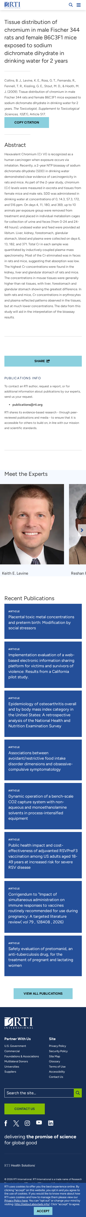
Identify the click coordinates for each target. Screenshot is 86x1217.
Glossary (54, 1061)
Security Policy (58, 1051)
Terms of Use (57, 1066)
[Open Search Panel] (71, 5)
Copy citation (26, 122)
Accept (44, 1211)
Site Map (54, 1056)
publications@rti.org (27, 405)
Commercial (12, 1051)
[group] (34, 530)
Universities (11, 1066)
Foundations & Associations (21, 1056)
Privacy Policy (57, 1046)
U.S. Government (15, 1046)
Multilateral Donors (16, 1061)
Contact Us (56, 1077)
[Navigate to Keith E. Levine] (33, 526)
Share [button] (39, 361)
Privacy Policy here (16, 1200)
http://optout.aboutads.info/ (32, 1204)
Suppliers (10, 1071)
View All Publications (43, 993)
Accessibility (57, 1071)
